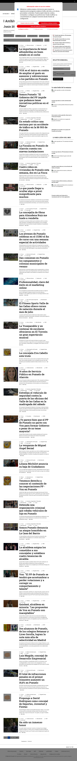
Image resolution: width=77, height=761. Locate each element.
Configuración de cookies (54, 754)
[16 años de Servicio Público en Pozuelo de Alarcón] (11, 374)
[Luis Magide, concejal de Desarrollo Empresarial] (11, 655)
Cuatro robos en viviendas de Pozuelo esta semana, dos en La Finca (34, 169)
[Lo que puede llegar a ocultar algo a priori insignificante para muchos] (11, 187)
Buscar (25, 754)
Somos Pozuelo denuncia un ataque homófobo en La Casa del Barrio (33, 530)
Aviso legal (28, 751)
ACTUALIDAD (6, 13)
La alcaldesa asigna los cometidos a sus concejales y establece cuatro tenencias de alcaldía (32, 553)
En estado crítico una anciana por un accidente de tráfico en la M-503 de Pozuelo (33, 126)
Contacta (21, 751)
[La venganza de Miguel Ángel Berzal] (11, 444)
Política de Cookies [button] (39, 29)
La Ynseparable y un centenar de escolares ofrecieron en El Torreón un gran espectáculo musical (33, 331)
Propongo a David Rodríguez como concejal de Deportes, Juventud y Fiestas (33, 702)
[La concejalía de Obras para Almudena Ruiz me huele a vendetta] (11, 212)
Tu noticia (19, 754)
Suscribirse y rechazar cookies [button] (49, 23)
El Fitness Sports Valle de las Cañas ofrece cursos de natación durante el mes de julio (34, 307)
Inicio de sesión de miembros (38, 26)
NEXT (17, 737)
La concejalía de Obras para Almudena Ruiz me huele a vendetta (33, 215)
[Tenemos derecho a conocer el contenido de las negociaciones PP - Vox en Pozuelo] (11, 480)
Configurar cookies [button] (23, 29)
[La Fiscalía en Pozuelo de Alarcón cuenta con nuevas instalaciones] (11, 145)
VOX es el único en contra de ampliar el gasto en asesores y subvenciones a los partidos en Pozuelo (34, 75)
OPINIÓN (13, 13)
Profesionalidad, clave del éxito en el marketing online (34, 284)
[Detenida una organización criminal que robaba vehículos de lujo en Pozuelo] (11, 504)
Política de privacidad (12, 751)
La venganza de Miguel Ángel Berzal (32, 447)
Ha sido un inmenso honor (30, 724)
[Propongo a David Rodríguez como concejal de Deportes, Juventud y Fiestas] (11, 697)
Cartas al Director (34, 754)
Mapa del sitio (43, 754)
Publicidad (41, 751)
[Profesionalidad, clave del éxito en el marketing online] (11, 281)
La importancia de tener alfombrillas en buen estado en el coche (33, 51)
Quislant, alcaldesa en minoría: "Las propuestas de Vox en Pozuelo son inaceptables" (33, 609)
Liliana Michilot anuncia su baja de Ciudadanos (33, 465)
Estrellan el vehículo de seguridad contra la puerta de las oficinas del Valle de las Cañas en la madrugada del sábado (33, 398)
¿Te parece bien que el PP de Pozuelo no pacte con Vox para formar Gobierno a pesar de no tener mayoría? (34, 425)
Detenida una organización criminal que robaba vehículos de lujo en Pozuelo (33, 509)
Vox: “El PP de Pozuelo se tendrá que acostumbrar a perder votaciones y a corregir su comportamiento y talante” (34, 581)
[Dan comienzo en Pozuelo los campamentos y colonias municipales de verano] (11, 257)
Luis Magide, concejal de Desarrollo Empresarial (33, 657)
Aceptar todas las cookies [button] (27, 23)
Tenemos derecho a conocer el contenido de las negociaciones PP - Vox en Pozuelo (32, 485)
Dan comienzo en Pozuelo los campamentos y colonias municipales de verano (34, 262)
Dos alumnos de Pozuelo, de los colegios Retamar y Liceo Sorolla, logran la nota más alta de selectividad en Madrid (34, 634)
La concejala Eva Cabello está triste (33, 354)
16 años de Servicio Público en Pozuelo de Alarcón (31, 374)
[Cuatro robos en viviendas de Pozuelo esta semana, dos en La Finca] (11, 166)
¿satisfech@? (49, 751)
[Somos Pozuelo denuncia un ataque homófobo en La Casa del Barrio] (11, 526)
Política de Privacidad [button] (53, 29)
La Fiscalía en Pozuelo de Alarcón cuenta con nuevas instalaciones (33, 148)
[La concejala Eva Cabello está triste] (11, 352)
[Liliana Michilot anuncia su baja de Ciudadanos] (11, 463)
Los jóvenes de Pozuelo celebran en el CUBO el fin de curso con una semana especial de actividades (34, 238)
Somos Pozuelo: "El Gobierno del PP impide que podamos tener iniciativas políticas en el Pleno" (34, 100)
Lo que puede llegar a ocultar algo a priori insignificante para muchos (31, 192)
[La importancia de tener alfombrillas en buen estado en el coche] (11, 48)
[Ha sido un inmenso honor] (11, 725)
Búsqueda (38, 40)
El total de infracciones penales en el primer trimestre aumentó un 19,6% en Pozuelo (32, 678)
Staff (35, 751)
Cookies (56, 751)
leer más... (21, 62)
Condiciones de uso (65, 751)
